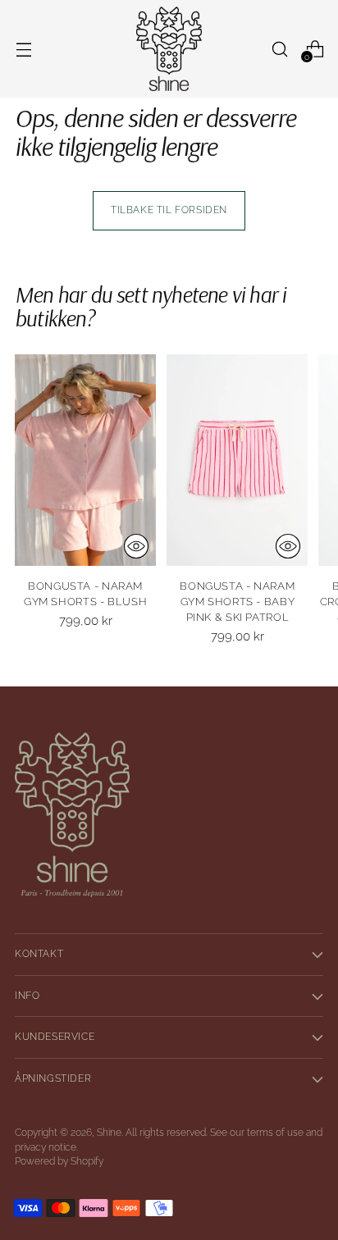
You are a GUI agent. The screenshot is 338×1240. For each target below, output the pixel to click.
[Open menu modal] (23, 49)
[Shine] (169, 49)
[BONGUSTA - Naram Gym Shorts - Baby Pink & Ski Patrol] (237, 460)
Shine (109, 1132)
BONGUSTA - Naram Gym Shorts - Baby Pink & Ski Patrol (237, 601)
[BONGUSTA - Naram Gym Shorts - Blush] (85, 460)
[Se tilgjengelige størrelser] (136, 546)
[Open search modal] (279, 49)
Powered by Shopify (59, 1161)
